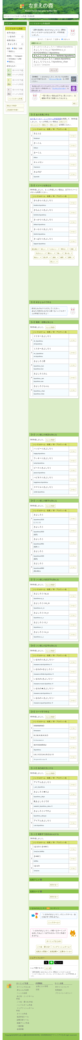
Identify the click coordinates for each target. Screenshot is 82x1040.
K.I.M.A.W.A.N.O (41, 735)
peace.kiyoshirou (39, 473)
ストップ (53, 70)
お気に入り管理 (42, 986)
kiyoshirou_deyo (39, 796)
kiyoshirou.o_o (39, 617)
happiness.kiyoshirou (41, 482)
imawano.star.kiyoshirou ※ (43, 664)
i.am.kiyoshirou (39, 825)
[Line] (51, 962)
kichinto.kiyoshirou (40, 215)
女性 (20, 48)
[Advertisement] (54, 284)
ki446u (36, 861)
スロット (66, 39)
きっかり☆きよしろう (43, 220)
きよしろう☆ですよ (42, 811)
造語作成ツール (23, 1017)
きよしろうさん (40, 374)
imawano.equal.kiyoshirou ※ (43, 703)
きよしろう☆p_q (41, 594)
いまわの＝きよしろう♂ (44, 698)
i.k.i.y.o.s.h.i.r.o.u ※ (40, 759)
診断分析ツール (23, 1020)
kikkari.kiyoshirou (39, 224)
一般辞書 (20, 1026)
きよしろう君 (39, 361)
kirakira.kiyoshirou (40, 205)
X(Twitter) (12, 59)
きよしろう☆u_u (41, 632)
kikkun (36, 148)
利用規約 (58, 990)
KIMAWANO (39, 726)
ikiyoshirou (37, 750)
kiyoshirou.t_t (38, 627)
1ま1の (37, 866)
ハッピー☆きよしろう (43, 449)
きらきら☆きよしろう (43, 200)
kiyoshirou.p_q (39, 598)
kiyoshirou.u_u (39, 637)
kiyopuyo (37, 138)
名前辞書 (20, 1029)
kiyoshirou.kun (38, 369)
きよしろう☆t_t (40, 622)
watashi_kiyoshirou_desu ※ (43, 806)
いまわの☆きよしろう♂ (44, 660)
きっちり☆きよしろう (43, 229)
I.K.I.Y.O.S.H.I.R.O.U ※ (44, 754)
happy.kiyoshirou (39, 453)
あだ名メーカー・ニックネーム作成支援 (45, 119)
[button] (15, 105)
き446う (37, 856)
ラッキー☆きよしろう (43, 458)
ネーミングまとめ (55, 79)
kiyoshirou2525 (39, 519)
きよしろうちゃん (41, 386)
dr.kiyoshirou (38, 344)
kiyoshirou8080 (39, 568)
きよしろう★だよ (41, 792)
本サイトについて (62, 987)
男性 (15, 48)
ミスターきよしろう (42, 349)
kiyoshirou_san (39, 378)
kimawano (37, 730)
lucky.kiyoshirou (39, 463)
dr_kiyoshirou (38, 341)
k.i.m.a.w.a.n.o (38, 740)
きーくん (37, 153)
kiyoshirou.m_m (39, 608)
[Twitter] (46, 962)
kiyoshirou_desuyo (40, 816)
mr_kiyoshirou (38, 353)
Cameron (37, 167)
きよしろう (38, 515)
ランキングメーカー (59, 88)
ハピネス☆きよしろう (43, 477)
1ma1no (36, 870)
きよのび (37, 172)
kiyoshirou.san (38, 381)
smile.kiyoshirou (39, 492)
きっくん (37, 143)
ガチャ (57, 39)
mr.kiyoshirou (38, 356)
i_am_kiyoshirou (39, 787)
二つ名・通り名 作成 (25, 1002)
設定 (37, 989)
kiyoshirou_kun (39, 366)
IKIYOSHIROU (40, 745)
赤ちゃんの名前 (23, 990)
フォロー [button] (59, 962)
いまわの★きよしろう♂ (44, 688)
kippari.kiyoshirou (39, 243)
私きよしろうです (41, 801)
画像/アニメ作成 (23, 1023)
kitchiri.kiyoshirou (39, 234)
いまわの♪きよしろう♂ (43, 679)
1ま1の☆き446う (41, 847)
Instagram (18, 56)
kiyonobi (36, 176)
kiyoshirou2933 (39, 532)
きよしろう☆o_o (41, 613)
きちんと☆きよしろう (43, 210)
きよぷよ (37, 133)
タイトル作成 (22, 1014)
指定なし (12, 51)
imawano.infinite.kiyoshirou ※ (44, 674)
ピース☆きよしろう (42, 468)
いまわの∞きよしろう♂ (44, 669)
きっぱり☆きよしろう (43, 239)
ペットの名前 (22, 993)
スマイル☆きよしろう (43, 487)
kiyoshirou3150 (39, 556)
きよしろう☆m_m (42, 603)
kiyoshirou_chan (39, 391)
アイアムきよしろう (42, 782)
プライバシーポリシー (63, 993)
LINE (19, 59)
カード (49, 39)
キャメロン (38, 162)
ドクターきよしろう (42, 336)
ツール (72, 136)
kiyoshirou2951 (39, 544)
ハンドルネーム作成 (18, 16)
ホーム (6, 16)
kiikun (36, 157)
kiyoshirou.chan (39, 394)
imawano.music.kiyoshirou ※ (43, 684)
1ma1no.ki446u (39, 851)
